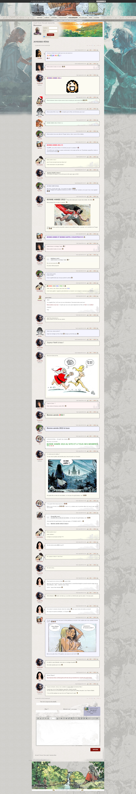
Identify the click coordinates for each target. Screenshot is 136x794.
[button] (38, 718)
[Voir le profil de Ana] (39, 548)
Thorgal (88, 712)
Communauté (73, 17)
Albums (46, 17)
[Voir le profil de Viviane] (39, 126)
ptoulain (40, 300)
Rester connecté (48, 36)
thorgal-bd (39, 83)
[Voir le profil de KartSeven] (40, 70)
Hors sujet (44, 23)
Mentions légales (64, 789)
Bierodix (40, 148)
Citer (95, 63)
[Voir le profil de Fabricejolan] (40, 163)
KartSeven (39, 72)
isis (40, 443)
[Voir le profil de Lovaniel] (40, 56)
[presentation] (38, 718)
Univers (39, 17)
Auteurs (54, 17)
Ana (40, 550)
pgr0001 (40, 138)
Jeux (90, 17)
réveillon (91, 304)
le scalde (39, 105)
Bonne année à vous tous (53, 304)
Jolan (91, 713)
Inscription (84, 1)
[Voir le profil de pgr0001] (40, 137)
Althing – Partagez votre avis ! (67, 20)
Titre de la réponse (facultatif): (48, 701)
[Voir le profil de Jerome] (40, 115)
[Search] (104, 1)
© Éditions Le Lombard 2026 (74, 789)
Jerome (39, 116)
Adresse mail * (70, 709)
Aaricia (94, 712)
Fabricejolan (40, 164)
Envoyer (95, 749)
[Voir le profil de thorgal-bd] (40, 81)
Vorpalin (40, 518)
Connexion (77, 1)
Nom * (46, 709)
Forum (55, 20)
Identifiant (45, 27)
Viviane (39, 128)
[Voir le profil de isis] (40, 442)
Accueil (35, 23)
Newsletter (91, 1)
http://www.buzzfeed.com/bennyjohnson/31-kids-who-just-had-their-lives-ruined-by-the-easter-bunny (69, 677)
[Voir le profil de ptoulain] (40, 298)
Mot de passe (44, 31)
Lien (90, 63)
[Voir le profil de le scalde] (39, 103)
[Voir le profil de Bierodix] (40, 146)
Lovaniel (40, 58)
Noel (85, 304)
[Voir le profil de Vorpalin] (39, 517)
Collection (63, 17)
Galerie (96, 17)
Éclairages (83, 17)
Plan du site (58, 789)
